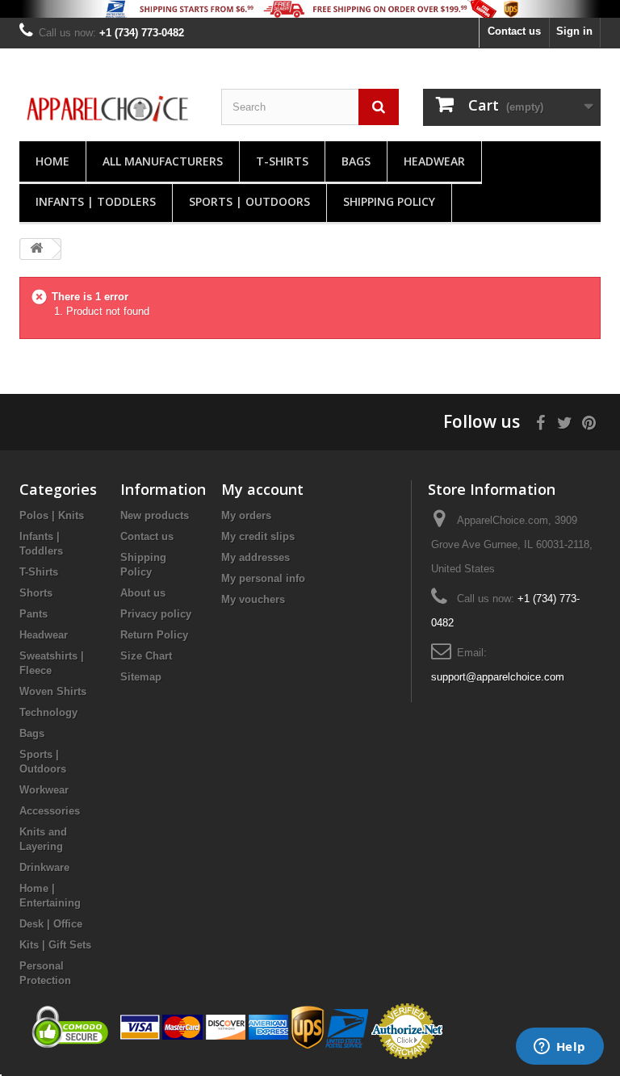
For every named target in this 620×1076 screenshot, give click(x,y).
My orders (246, 515)
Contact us (514, 31)
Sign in (574, 31)
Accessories (49, 811)
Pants (33, 614)
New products (154, 515)
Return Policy (154, 635)
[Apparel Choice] (108, 109)
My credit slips (258, 536)
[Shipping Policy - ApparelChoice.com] (310, 9)
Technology (48, 712)
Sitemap (140, 677)
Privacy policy (155, 614)
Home (52, 161)
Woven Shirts (52, 691)
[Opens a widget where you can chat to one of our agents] (559, 1048)
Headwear (434, 161)
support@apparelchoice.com (497, 677)
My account (262, 489)
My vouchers (253, 599)
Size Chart (146, 656)
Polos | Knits (51, 515)
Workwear (44, 790)
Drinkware (44, 867)
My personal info (263, 578)
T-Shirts (282, 161)
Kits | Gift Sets (55, 945)
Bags (356, 161)
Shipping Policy (389, 201)
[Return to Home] (36, 249)
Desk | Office (50, 924)
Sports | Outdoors (249, 201)
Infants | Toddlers (96, 201)
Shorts (35, 593)
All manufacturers (163, 161)
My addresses (255, 557)
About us (142, 593)
